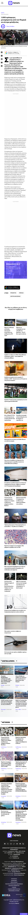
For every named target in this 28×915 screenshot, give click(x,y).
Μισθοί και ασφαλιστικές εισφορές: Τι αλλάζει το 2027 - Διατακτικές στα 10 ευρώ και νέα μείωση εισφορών (15, 379)
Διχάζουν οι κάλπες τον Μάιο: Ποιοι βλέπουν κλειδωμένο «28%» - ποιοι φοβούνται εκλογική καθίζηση (15, 356)
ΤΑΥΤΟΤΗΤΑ (14, 878)
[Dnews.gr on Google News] (17, 844)
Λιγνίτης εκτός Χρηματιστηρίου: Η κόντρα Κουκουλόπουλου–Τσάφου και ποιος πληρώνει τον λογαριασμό (9, 586)
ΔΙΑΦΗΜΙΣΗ (14, 880)
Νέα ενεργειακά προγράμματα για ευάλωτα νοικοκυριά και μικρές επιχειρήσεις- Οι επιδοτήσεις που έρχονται (14, 568)
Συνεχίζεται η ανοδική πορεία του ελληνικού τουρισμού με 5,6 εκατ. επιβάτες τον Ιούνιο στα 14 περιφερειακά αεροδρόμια (15, 484)
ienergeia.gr (3, 796)
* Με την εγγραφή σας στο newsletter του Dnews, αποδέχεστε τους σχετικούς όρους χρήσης (15, 276)
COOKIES (14, 887)
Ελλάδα (2, 685)
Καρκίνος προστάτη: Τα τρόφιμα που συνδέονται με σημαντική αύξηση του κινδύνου (21, 501)
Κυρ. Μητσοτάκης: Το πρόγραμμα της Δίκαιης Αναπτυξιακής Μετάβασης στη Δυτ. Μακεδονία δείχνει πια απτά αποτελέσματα (21, 815)
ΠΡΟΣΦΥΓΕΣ (13, 292)
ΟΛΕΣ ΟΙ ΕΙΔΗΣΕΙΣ (14, 840)
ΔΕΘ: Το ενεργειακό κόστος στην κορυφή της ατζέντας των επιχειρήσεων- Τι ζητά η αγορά (21, 584)
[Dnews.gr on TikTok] (14, 844)
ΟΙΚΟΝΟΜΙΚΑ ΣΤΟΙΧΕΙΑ (14, 890)
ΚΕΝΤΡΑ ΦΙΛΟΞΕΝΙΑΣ (15, 296)
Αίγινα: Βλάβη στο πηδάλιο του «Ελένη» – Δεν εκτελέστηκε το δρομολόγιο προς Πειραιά (21, 678)
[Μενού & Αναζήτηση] (2, 3)
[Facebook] (1, 52)
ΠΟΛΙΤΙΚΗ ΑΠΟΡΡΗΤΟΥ (14, 885)
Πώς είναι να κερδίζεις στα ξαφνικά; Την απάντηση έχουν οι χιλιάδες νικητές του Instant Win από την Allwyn (14, 462)
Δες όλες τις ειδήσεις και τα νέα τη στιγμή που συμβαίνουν (16, 308)
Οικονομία (3, 709)
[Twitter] (1, 55)
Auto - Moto (18, 709)
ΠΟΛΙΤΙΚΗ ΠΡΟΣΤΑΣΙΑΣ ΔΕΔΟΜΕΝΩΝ (14, 883)
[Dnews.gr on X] (8, 844)
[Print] (1, 66)
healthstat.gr (4, 747)
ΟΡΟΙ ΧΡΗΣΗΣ (14, 882)
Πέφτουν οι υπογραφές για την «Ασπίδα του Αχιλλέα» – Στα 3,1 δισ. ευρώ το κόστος (21, 330)
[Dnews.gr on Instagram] (11, 844)
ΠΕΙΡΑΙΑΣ (21, 292)
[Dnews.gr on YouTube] (20, 844)
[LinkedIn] (1, 59)
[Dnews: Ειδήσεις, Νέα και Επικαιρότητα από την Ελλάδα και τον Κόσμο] (14, 3)
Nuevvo (17, 903)
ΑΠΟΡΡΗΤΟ (24, 914)
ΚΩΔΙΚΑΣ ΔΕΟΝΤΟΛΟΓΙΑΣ (14, 889)
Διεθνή (2, 12)
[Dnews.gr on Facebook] (5, 844)
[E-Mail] (1, 62)
